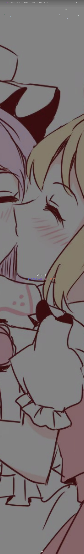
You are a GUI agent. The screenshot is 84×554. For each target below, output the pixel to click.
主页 (7, 2)
